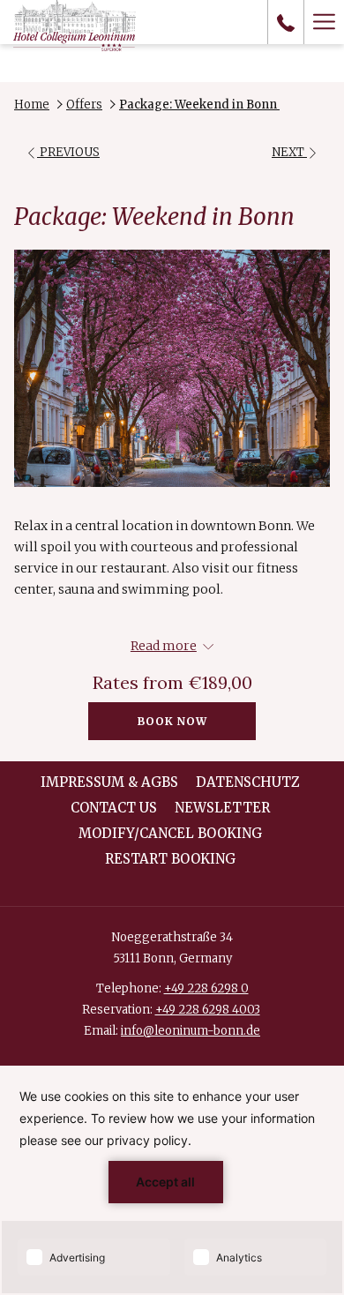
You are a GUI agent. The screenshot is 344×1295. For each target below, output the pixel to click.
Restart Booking (170, 858)
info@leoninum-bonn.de (190, 1030)
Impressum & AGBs (109, 782)
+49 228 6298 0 (206, 988)
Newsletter (222, 807)
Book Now (172, 721)
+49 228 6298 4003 (207, 1009)
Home (31, 104)
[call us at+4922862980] (286, 22)
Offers (84, 104)
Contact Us (114, 807)
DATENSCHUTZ (248, 782)
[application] (172, 1180)
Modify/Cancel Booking (170, 833)
